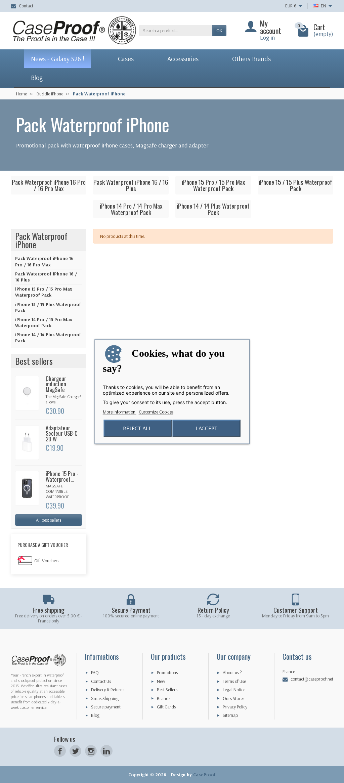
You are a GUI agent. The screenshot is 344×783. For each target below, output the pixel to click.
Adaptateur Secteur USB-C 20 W (62, 433)
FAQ (95, 672)
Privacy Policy (235, 707)
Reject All (137, 428)
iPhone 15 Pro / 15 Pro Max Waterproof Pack (43, 292)
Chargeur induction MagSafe (56, 384)
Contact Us (101, 681)
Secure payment (106, 707)
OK (219, 31)
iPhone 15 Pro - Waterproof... (62, 476)
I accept (206, 428)
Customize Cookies (156, 412)
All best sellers (48, 520)
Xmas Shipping (105, 698)
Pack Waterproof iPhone (41, 240)
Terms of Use (234, 681)
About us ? (232, 672)
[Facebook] (60, 751)
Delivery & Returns (107, 690)
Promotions (167, 672)
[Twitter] (75, 751)
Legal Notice (234, 690)
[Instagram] (91, 751)
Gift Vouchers (46, 561)
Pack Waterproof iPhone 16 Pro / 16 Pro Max (44, 261)
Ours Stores (233, 698)
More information (119, 412)
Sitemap (230, 715)
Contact (26, 6)
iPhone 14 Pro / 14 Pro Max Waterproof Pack (43, 322)
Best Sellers (167, 690)
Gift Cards (166, 707)
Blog (95, 715)
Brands (163, 698)
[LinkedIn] (106, 751)
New (161, 681)
